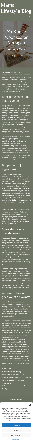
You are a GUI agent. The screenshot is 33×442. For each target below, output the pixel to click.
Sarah (11, 56)
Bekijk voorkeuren (16, 435)
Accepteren (16, 425)
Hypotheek (20, 374)
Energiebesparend (8, 374)
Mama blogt (17, 49)
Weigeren (16, 430)
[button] (30, 405)
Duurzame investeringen (13, 372)
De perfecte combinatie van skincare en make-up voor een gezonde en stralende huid (16, 380)
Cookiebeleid (15, 439)
